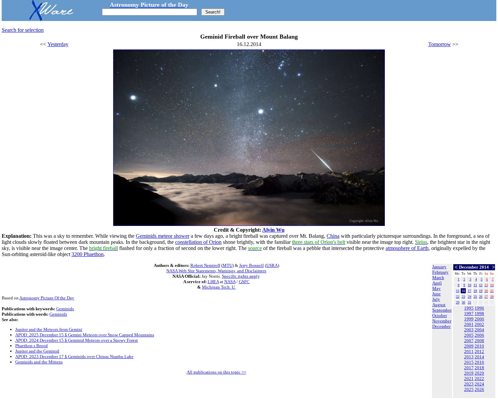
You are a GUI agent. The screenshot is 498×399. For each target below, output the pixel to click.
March (438, 277)
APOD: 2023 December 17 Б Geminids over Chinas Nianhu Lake (74, 356)
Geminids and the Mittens (39, 361)
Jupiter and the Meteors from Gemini (48, 329)
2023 (469, 383)
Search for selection (23, 30)
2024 (479, 383)
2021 (469, 378)
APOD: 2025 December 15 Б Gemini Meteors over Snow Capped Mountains (84, 334)
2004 (479, 329)
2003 (469, 329)
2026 (479, 389)
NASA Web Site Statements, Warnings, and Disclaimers (216, 270)
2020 (479, 373)
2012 (479, 351)
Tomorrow (439, 44)
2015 (469, 362)
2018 (479, 367)
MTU (227, 265)
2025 (469, 389)
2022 (479, 378)
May (436, 288)
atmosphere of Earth (407, 248)
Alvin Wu (273, 230)
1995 (469, 308)
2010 (479, 346)
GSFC (244, 281)
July (436, 299)
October (439, 315)
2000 (479, 318)
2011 (469, 351)
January (439, 266)
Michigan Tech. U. (219, 287)
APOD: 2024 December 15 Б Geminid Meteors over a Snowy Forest (76, 340)
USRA (272, 265)
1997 (469, 313)
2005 (469, 335)
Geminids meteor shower (162, 236)
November (441, 320)
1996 (479, 308)
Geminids (65, 308)
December (441, 326)
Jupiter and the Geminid (37, 351)
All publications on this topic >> (216, 372)
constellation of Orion (198, 242)
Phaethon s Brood (31, 345)
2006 (479, 335)
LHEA (213, 281)
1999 (469, 318)
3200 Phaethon (87, 254)
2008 (479, 340)
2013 (469, 356)
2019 (469, 373)
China (333, 236)
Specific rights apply (241, 276)
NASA (229, 281)
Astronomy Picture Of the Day (46, 297)
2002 (479, 324)
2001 (469, 324)
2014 (479, 356)
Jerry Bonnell (251, 265)
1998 (479, 313)
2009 (469, 346)
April (437, 283)
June (436, 293)
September (442, 310)
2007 (469, 340)
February (440, 272)
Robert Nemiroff (205, 265)
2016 (479, 362)
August (438, 304)
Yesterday (57, 44)
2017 (469, 367)
